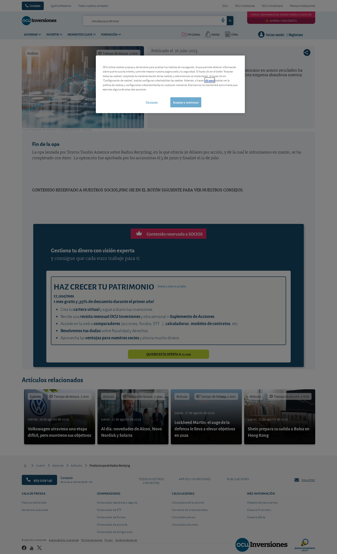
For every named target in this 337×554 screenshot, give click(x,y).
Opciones (152, 102)
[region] (170, 84)
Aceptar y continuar (186, 102)
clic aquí (209, 80)
